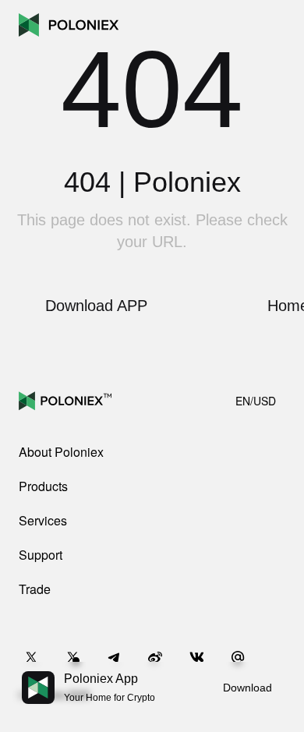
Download (247, 687)
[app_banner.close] (282, 671)
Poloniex (68, 25)
